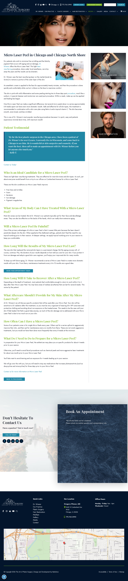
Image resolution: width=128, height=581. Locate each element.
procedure (71, 93)
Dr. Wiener (37, 504)
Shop (124, 11)
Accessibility (102, 572)
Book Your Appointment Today (18, 271)
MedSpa (36, 515)
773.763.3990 (67, 4)
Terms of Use (113, 572)
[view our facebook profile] (36, 4)
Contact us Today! (10, 165)
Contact (36, 522)
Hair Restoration (39, 512)
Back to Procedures (14, 379)
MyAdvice (55, 572)
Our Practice (37, 507)
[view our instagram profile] (38, 4)
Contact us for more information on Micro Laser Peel (23, 371)
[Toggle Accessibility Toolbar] (4, 577)
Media (35, 520)
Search (121, 5)
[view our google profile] (41, 4)
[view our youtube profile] (43, 4)
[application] (55, 11)
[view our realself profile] (46, 4)
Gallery (35, 517)
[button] (79, 5)
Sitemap (121, 572)
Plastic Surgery (38, 509)
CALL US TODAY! (10, 435)
